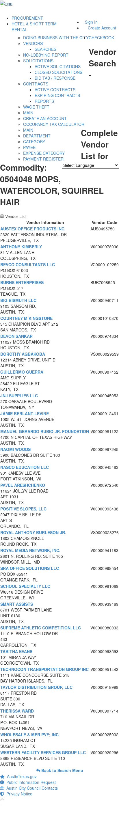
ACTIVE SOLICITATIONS (58, 66)
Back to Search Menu (61, 770)
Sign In (91, 22)
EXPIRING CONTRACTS (57, 95)
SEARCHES (45, 49)
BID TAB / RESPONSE (55, 78)
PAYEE (29, 147)
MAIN (28, 112)
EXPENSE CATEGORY (44, 153)
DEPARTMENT (37, 136)
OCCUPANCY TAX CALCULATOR (53, 124)
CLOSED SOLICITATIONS (58, 72)
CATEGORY (34, 141)
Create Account (102, 28)
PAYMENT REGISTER (43, 159)
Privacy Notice (18, 794)
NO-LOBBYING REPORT (45, 55)
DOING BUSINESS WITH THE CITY (56, 37)
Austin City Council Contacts (31, 788)
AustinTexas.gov (21, 776)
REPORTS (44, 101)
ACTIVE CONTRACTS (55, 89)
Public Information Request (30, 782)
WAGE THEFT (36, 107)
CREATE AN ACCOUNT (45, 118)
